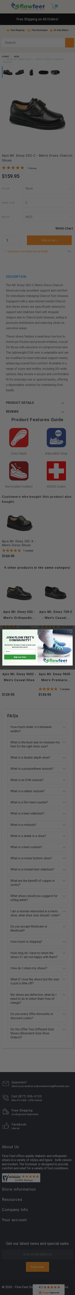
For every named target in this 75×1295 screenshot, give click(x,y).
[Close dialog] (70, 631)
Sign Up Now (20, 657)
